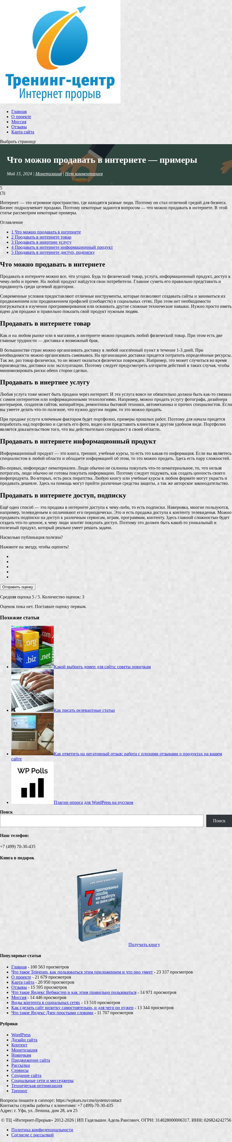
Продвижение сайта (30, 1060)
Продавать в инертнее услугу (41, 242)
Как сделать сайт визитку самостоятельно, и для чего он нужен (72, 1007)
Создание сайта (26, 1075)
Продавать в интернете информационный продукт (62, 247)
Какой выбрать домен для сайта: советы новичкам (102, 666)
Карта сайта (22, 131)
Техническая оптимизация (36, 1085)
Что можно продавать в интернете (46, 232)
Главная (19, 111)
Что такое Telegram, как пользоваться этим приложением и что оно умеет (82, 972)
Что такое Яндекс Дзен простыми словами (52, 1012)
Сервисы (20, 1070)
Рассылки (20, 1065)
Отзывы (19, 126)
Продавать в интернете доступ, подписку (53, 252)
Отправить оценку (17, 587)
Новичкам (21, 1055)
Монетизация (48, 173)
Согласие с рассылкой (32, 1134)
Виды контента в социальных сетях (45, 1002)
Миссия (18, 121)
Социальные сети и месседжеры (42, 1080)
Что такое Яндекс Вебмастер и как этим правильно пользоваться (73, 992)
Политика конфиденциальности (42, 1129)
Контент (19, 1044)
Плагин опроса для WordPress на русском (93, 802)
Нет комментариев (84, 173)
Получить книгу (144, 944)
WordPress (21, 1034)
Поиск (6, 812)
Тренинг (19, 1090)
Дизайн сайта (24, 1039)
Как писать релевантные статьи (84, 710)
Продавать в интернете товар (41, 237)
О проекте (21, 116)
